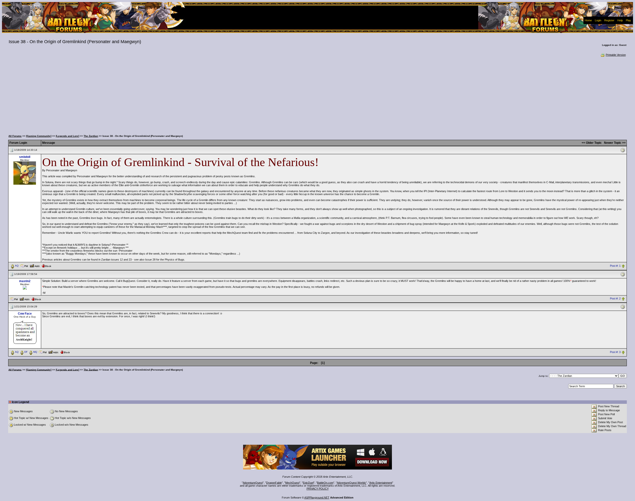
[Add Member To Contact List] (34, 265)
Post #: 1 (615, 265)
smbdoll (24, 157)
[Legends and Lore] (67, 136)
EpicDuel (308, 482)
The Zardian (91, 136)
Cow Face (25, 313)
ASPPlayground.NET (316, 497)
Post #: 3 (615, 352)
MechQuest (292, 482)
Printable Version (616, 54)
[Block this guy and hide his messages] (46, 265)
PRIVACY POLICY (318, 488)
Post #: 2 (615, 298)
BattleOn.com (325, 482)
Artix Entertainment (380, 482)
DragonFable (274, 482)
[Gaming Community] (38, 136)
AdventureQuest (253, 482)
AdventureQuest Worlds (351, 482)
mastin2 (25, 281)
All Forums (15, 136)
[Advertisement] (317, 94)
